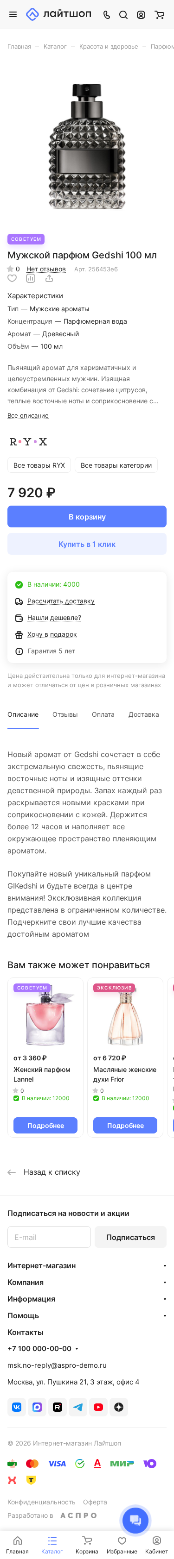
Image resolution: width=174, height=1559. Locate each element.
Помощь (23, 1315)
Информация (31, 1298)
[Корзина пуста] (159, 14)
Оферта (95, 1502)
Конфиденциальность (41, 1502)
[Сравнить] (30, 278)
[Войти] (141, 14)
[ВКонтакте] (16, 1407)
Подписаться (130, 1237)
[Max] (37, 1407)
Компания (25, 1282)
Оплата (103, 714)
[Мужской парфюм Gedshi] (87, 146)
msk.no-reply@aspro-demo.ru (57, 1365)
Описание (23, 714)
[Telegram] (78, 1407)
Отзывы (65, 714)
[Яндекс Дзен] (119, 1407)
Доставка (144, 714)
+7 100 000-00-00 (39, 1349)
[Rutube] (57, 1407)
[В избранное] (12, 278)
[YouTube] (98, 1407)
